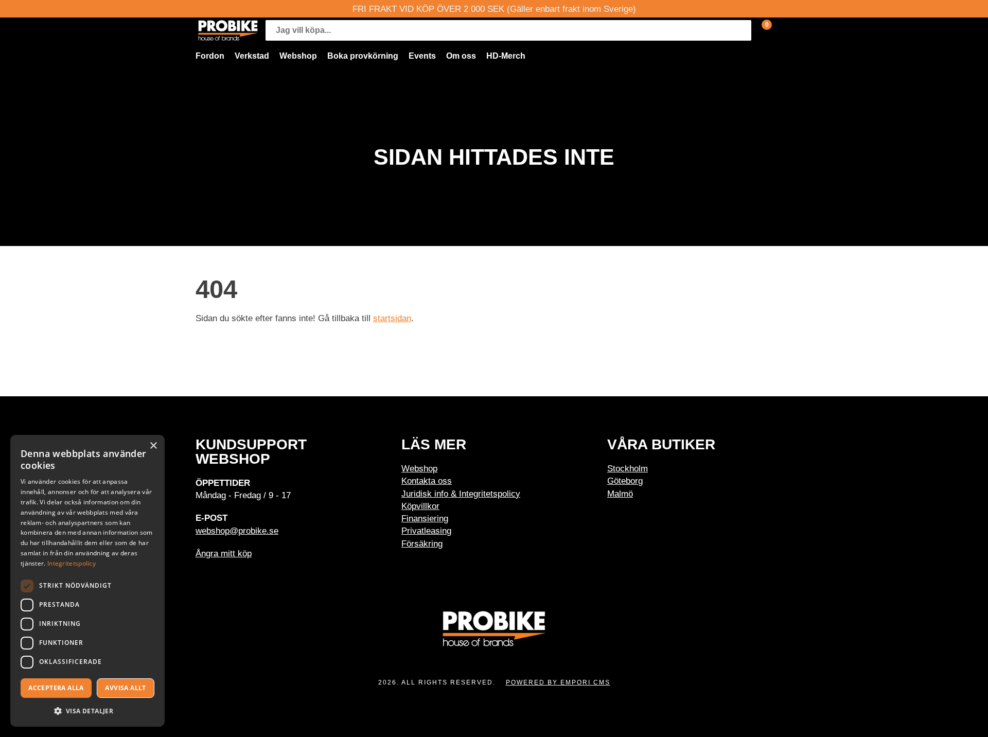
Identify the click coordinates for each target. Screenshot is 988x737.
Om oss (461, 55)
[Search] (741, 30)
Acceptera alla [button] (56, 687)
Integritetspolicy (71, 563)
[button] (87, 710)
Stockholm (627, 468)
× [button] (153, 446)
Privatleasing (426, 530)
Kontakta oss (426, 481)
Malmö (620, 493)
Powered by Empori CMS (558, 682)
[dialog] (87, 581)
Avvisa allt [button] (125, 687)
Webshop (298, 55)
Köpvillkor (420, 506)
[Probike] (228, 30)
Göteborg (625, 481)
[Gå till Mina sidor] (782, 30)
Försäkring (422, 543)
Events (422, 55)
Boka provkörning (362, 55)
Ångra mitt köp (224, 553)
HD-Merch (505, 55)
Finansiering (424, 518)
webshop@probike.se (237, 530)
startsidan (392, 318)
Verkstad (252, 55)
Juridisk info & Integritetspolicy (460, 493)
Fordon (210, 55)
